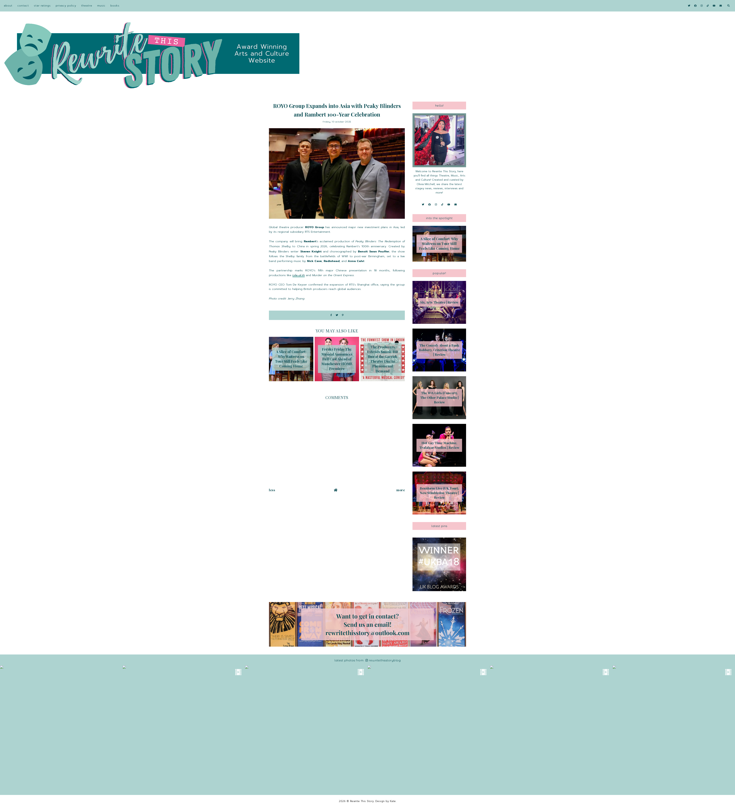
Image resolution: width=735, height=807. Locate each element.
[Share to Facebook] (331, 315)
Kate (393, 801)
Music (101, 6)
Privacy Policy (66, 6)
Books (114, 6)
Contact (23, 6)
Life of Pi (298, 275)
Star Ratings (42, 6)
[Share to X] (337, 315)
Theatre (86, 6)
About (8, 6)
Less (272, 490)
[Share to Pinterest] (343, 315)
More (400, 490)
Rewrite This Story (362, 801)
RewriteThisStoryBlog (385, 660)
